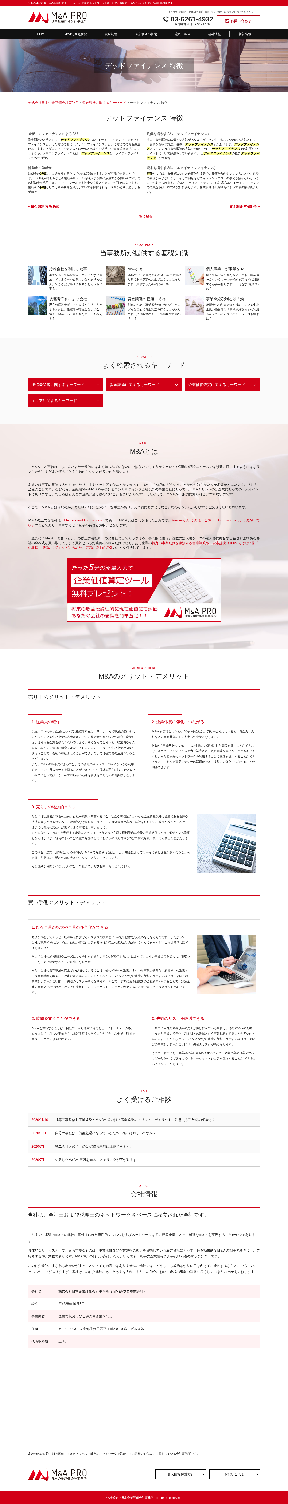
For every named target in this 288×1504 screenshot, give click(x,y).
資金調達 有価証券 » (244, 206)
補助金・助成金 (40, 168)
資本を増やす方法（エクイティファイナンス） (182, 168)
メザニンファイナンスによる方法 (53, 134)
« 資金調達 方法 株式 (43, 206)
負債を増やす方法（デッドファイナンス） (179, 134)
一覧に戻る (144, 216)
